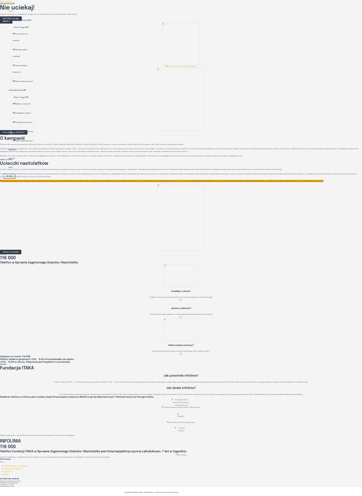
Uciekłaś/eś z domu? (23, 113)
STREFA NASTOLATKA (13, 469)
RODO (11, 167)
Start (11, 11)
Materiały (13, 150)
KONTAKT (8, 472)
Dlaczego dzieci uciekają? (20, 53)
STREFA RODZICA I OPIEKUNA (16, 466)
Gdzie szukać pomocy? (24, 81)
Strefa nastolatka (16, 90)
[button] (181, 462)
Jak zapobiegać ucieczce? (20, 69)
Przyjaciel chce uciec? (24, 122)
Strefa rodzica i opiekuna (19, 20)
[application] (30, 20)
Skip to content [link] (6, 1)
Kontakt (12, 158)
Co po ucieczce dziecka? (20, 37)
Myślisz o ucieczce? (23, 104)
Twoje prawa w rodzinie (24, 131)
